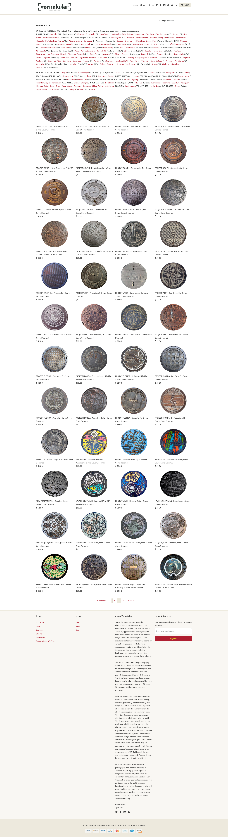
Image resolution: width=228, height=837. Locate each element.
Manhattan (102, 57)
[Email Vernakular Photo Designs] (168, 5)
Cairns (127, 79)
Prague (64, 73)
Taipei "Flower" (42, 89)
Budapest (170, 73)
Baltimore (45, 47)
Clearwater (130, 37)
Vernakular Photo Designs (98, 825)
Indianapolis (68, 44)
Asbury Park (79, 51)
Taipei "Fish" (53, 89)
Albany (117, 54)
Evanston (128, 41)
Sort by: (162, 21)
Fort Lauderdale (142, 37)
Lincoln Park (151, 41)
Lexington (99, 44)
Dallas (102, 64)
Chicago (120, 41)
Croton (160, 54)
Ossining (130, 57)
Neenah (39, 67)
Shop (144, 5)
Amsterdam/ (68, 76)
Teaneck (80, 54)
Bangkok (73, 89)
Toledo (85, 61)
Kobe (52, 86)
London (135, 76)
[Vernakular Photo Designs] (54, 7)
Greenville (40, 64)
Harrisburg (119, 61)
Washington (116, 37)
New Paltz (65, 57)
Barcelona (102, 76)
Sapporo (77, 86)
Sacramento (139, 34)
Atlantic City (90, 51)
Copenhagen (83, 73)
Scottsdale (90, 34)
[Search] (176, 5)
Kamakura (175, 83)
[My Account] (172, 5)
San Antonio (130, 64)
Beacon (125, 54)
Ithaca (38, 57)
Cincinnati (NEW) (55, 61)
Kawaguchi (185, 83)
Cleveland (67, 61)
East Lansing (108, 47)
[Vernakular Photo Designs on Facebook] (161, 5)
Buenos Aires (183, 76)
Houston (120, 64)
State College (156, 61)
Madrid (110, 76)
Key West (164, 37)
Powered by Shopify (138, 825)
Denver (176, 34)
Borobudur (109, 83)
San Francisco (161, 34)
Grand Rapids (130, 47)
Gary (60, 44)
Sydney (135, 79)
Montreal (167, 79)
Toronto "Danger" (43, 83)
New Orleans (122, 44)
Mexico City (82, 79)
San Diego (150, 34)
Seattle (154, 64)
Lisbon (88, 76)
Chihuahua (71, 79)
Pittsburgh (145, 61)
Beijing (76, 83)
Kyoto (58, 86)
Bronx (85, 57)
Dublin (186, 73)
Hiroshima (166, 83)
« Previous (101, 600)
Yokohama (109, 86)
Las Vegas (106, 54)
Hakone (139, 83)
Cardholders (41, 637)
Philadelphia (134, 61)
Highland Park (139, 41)
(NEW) (125, 61)
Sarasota (40, 41)
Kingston (46, 57)
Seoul (177, 86)
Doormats (40, 623)
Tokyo (100, 86)
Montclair (177, 51)
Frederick (53, 47)
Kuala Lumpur (130, 86)
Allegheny (109, 61)
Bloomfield (101, 51)
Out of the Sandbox (123, 825)
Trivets (38, 626)
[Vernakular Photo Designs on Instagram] (164, 5)
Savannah (88, 41)
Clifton (127, 51)
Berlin (152, 73)
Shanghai (85, 83)
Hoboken (148, 51)
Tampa (61, 41)
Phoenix (80, 34)
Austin (90, 64)
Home (135, 5)
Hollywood (154, 37)
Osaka (69, 86)
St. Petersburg (51, 41)
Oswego (183, 41)
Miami (171, 37)
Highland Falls (178, 54)
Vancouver (56, 83)
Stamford (55, 37)
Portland (97, 61)
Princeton (72, 54)
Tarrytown (186, 57)
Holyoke (154, 44)
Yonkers (39, 61)
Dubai (92, 89)
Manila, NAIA (154, 86)
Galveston (111, 64)
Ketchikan (54, 34)
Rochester (152, 57)
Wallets (39, 634)
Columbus (77, 61)
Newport (169, 61)
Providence (179, 61)
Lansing (156, 47)
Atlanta (79, 41)
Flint (121, 47)
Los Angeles (116, 34)
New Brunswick (53, 54)
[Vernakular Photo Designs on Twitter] (157, 5)
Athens (72, 41)
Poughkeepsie (141, 57)
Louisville (108, 44)
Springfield (170, 44)
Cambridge (144, 44)
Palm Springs (127, 34)
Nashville (72, 64)
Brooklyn (92, 57)
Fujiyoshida (155, 83)
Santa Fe (93, 54)
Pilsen (38, 44)
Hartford (46, 37)
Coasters (39, 630)
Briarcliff (144, 54)
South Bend (85, 44)
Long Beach (104, 34)
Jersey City (158, 51)
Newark (63, 54)
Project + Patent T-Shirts (45, 641)
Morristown (40, 54)
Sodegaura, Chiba (90, 86)
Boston (136, 44)
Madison (165, 64)
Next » (131, 600)
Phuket (81, 89)
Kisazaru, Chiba (42, 86)
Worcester (180, 44)
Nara (64, 86)
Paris (118, 73)
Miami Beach (181, 37)
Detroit (88, 47)
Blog (151, 5)
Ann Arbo (65, 47)
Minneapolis (41, 51)
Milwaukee (175, 64)
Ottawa (176, 79)
